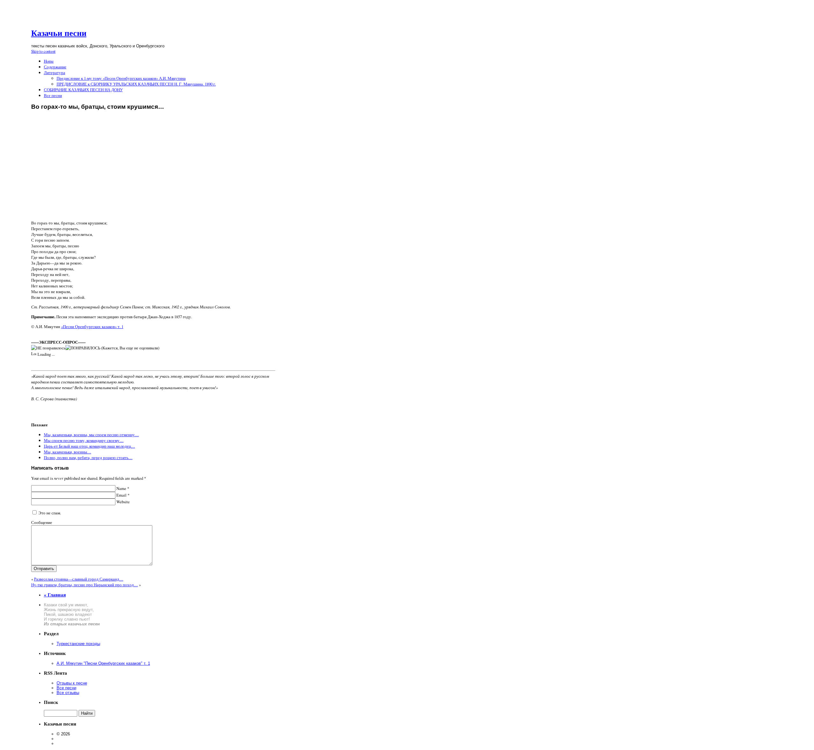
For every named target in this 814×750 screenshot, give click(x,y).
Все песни (53, 95)
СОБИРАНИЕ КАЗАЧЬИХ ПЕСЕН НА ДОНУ (83, 90)
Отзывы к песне (72, 683)
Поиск (51, 702)
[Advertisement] (153, 171)
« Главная (55, 594)
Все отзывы (68, 692)
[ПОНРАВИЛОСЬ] (83, 348)
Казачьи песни (58, 33)
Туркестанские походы (78, 643)
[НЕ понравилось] (48, 348)
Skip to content (43, 51)
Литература (54, 72)
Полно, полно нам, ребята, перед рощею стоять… (88, 457)
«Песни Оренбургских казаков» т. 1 (92, 326)
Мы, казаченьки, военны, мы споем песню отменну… (91, 434)
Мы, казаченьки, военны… (67, 452)
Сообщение (41, 522)
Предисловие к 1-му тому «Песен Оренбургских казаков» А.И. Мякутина (121, 78)
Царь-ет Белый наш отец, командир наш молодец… (89, 446)
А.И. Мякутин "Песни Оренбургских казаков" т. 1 (103, 663)
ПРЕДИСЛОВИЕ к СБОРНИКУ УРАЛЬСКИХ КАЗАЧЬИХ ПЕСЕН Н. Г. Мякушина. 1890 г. (136, 84)
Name (122, 488)
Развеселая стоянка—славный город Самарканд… (78, 579)
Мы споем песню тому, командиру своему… (84, 440)
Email (122, 495)
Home (49, 61)
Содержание (55, 67)
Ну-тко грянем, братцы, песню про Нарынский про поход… (84, 585)
